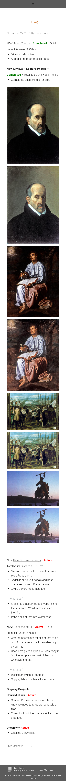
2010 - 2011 (28, 746)
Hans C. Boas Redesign (27, 560)
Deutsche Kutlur (23, 627)
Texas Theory (22, 43)
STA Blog (33, 22)
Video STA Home (46, 770)
